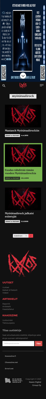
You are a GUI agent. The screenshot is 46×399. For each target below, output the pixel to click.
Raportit (6, 304)
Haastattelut (8, 309)
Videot (5, 293)
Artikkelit (6, 306)
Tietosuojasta (8, 323)
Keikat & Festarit (9, 290)
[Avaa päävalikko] (42, 85)
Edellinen (18, 236)
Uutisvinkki (7, 320)
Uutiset (5, 287)
